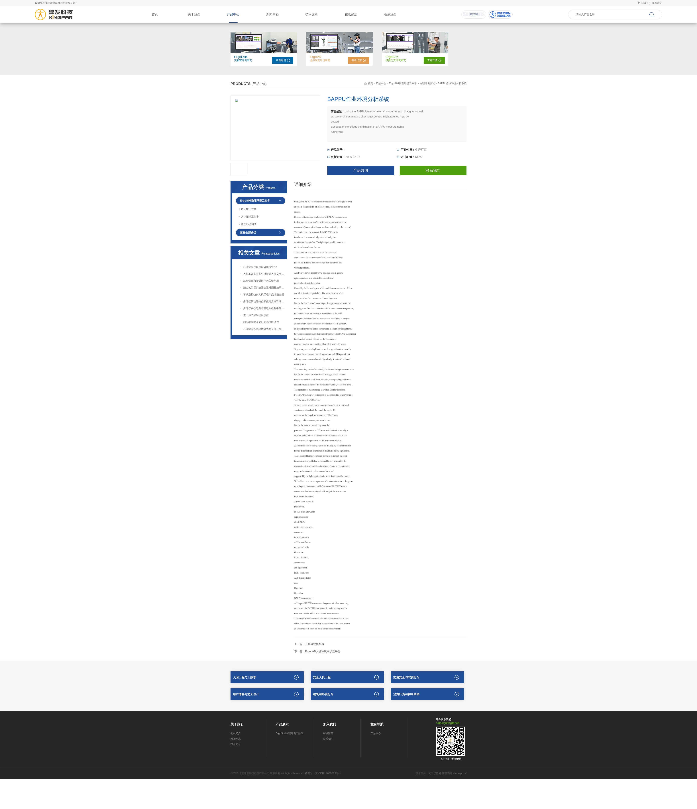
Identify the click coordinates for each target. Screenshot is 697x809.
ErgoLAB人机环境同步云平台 (322, 651)
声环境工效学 (248, 209)
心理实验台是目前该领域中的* (260, 266)
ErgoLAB (240, 57)
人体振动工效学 (250, 216)
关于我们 (642, 3)
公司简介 (236, 733)
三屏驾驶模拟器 (314, 644)
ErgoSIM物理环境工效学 (403, 83)
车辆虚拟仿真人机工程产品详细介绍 (263, 294)
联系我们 (657, 3)
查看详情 (281, 60)
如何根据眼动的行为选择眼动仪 (261, 322)
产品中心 (233, 14)
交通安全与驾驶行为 (406, 677)
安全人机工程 (322, 677)
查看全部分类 (248, 232)
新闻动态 (236, 738)
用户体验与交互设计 (246, 694)
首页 (155, 14)
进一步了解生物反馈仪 (256, 315)
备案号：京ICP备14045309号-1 (323, 773)
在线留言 (351, 14)
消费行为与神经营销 (406, 694)
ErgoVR (315, 57)
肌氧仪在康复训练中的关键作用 (261, 280)
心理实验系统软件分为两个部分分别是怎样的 (263, 329)
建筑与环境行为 (323, 694)
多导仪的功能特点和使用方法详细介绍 (263, 301)
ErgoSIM (392, 57)
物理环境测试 (427, 83)
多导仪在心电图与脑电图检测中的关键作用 (263, 308)
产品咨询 (360, 170)
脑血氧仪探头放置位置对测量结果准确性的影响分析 (263, 287)
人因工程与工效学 (244, 677)
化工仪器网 (434, 773)
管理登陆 (447, 773)
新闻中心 (272, 14)
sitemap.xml (459, 773)
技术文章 (311, 14)
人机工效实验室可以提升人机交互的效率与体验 (263, 273)
